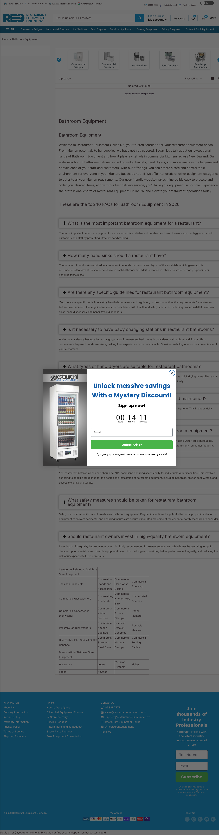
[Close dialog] (172, 373)
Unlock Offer (132, 445)
